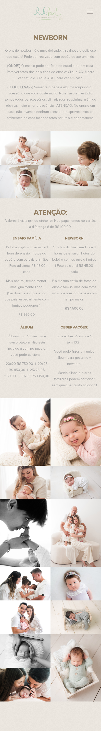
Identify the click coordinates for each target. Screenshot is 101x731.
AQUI (82, 72)
